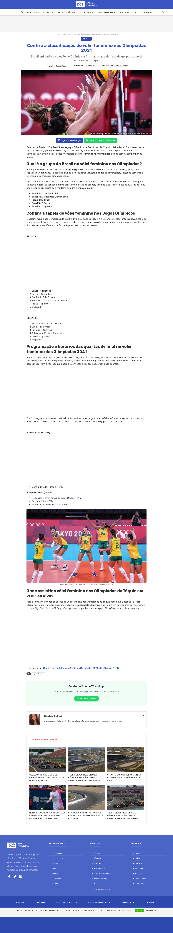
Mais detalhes (150, 910)
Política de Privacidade (99, 903)
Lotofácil (138, 863)
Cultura (55, 863)
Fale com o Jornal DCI (66, 903)
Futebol (55, 868)
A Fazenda (56, 878)
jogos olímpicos (38, 674)
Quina (137, 858)
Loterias (88, 12)
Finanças (147, 12)
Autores (41, 903)
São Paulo (72, 12)
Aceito (139, 910)
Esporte (67, 34)
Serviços (124, 12)
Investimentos (107, 12)
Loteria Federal (141, 878)
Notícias (55, 873)
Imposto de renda (101, 878)
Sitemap (150, 903)
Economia (48, 12)
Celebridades (57, 853)
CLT (136, 12)
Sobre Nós (21, 903)
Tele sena (139, 873)
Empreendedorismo (102, 889)
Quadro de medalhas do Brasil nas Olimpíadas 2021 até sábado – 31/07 (81, 668)
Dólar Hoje (98, 858)
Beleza (55, 884)
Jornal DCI (58, 34)
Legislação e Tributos (102, 873)
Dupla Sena (139, 884)
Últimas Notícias (30, 12)
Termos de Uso (128, 903)
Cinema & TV (57, 858)
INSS (60, 12)
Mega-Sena (139, 868)
